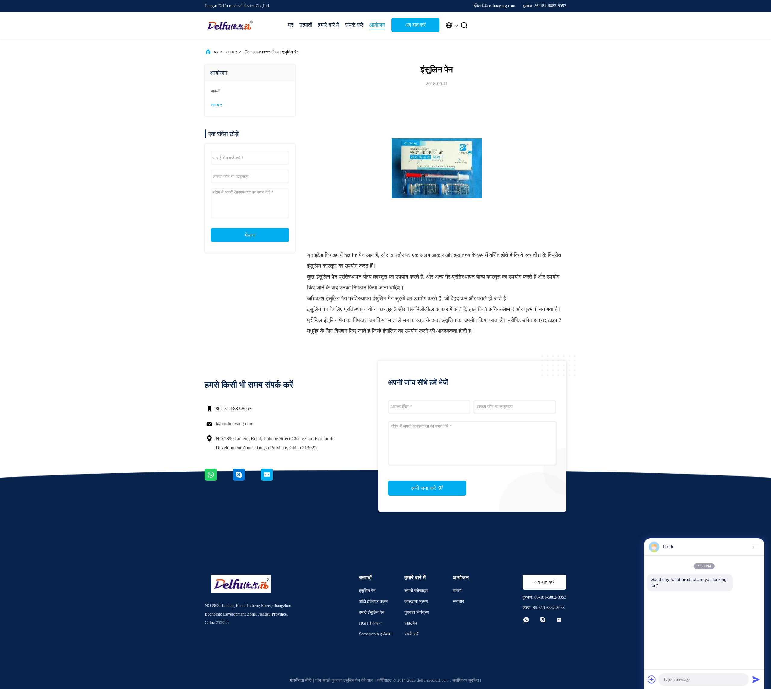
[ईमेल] (274, 479)
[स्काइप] (247, 479)
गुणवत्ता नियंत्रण (416, 612)
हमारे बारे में (328, 25)
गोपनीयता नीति (301, 680)
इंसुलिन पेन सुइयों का (392, 298)
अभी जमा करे (424, 488)
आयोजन (377, 25)
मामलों (215, 91)
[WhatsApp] (219, 479)
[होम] (229, 25)
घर (290, 25)
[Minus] (756, 546)
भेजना (250, 235)
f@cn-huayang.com (234, 423)
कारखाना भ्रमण (416, 601)
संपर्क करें (354, 25)
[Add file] (652, 679)
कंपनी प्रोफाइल (416, 590)
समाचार (231, 52)
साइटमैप (410, 623)
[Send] (756, 679)
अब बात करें (415, 24)
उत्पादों (305, 25)
